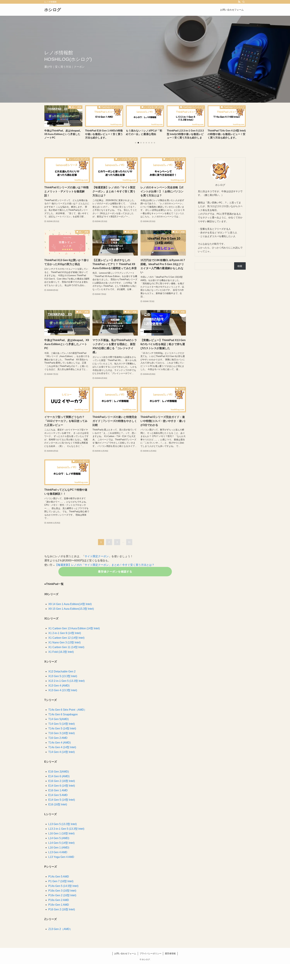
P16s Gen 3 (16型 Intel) (62, 890)
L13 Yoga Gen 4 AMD (61, 857)
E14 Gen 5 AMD (58, 795)
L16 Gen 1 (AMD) (58, 847)
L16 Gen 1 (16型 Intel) (61, 833)
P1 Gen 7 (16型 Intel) (60, 881)
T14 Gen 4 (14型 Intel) (61, 752)
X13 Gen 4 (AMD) (58, 685)
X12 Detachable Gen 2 (62, 671)
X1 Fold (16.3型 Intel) (61, 651)
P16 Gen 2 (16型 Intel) (61, 909)
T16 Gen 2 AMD (57, 737)
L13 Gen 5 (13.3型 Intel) (62, 824)
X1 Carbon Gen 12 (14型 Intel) (66, 637)
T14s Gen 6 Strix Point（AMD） (67, 709)
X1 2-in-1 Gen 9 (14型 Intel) (64, 633)
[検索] (243, 2)
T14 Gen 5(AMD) (58, 719)
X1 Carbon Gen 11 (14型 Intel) (66, 647)
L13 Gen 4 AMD (57, 852)
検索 (239, 266)
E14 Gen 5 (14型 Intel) (61, 799)
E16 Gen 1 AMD (58, 790)
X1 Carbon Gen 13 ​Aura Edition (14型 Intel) (74, 628)
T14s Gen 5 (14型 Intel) (62, 728)
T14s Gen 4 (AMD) (59, 742)
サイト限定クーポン (97, 556)
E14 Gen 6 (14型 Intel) (61, 785)
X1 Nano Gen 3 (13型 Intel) (64, 642)
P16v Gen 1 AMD (58, 904)
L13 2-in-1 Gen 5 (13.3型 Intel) (66, 828)
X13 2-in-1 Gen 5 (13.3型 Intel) (66, 680)
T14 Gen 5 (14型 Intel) (61, 723)
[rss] (239, 2)
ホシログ (52, 10)
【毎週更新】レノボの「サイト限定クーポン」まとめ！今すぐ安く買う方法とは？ (104, 564)
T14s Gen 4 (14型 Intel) (62, 747)
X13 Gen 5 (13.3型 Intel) (62, 676)
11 (129, 542)
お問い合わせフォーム (125, 953)
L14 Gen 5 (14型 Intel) (61, 842)
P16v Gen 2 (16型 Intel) (62, 895)
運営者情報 (170, 953)
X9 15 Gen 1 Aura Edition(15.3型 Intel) (71, 608)
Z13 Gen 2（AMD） (60, 929)
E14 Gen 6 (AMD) (58, 776)
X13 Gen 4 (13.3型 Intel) (62, 690)
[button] (135, 142)
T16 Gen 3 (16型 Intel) (61, 733)
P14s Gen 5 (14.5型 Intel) (63, 886)
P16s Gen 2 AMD (58, 900)
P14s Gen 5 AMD (58, 876)
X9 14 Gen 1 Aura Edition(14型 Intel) (70, 604)
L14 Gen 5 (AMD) (58, 838)
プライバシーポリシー (150, 953)
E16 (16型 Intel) (57, 804)
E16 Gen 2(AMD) (58, 771)
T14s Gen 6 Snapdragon (63, 714)
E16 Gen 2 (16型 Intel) (61, 781)
